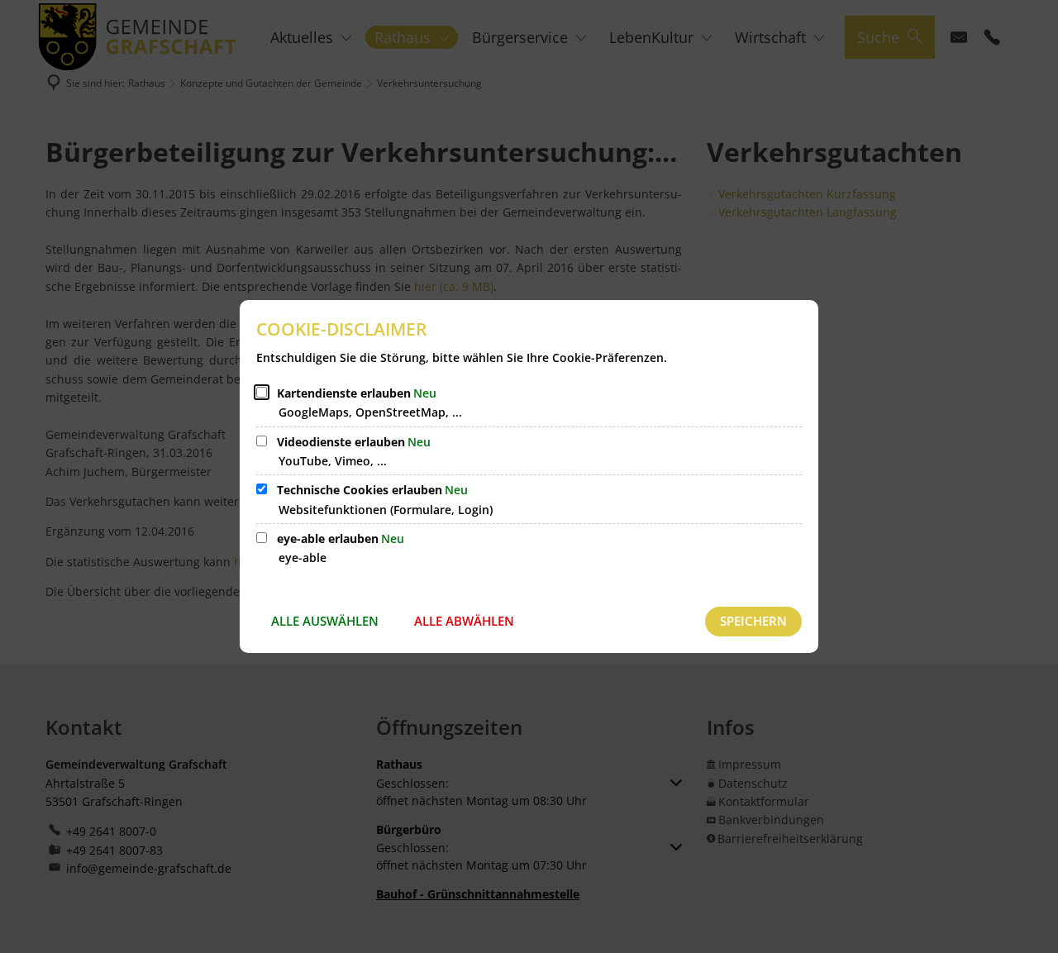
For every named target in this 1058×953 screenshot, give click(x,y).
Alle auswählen (325, 620)
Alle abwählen (464, 620)
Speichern (753, 620)
